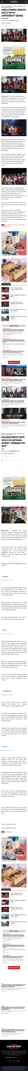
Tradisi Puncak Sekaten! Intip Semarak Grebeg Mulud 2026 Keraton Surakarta (14, 330)
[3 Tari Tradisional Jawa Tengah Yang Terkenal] (5, 290)
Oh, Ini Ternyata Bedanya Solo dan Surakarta (18, 310)
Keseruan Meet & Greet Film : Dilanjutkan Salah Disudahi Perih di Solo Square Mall (12, 401)
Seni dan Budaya (6, 328)
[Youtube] (17, 1061)
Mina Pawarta (7, 23)
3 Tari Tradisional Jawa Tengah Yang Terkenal (16, 288)
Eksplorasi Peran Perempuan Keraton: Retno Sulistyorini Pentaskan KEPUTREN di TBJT (14, 341)
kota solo (15, 224)
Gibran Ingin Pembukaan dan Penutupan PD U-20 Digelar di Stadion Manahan (13, 423)
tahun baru (22, 224)
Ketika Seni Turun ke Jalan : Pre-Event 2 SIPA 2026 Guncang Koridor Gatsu (13, 352)
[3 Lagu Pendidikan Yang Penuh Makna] (5, 297)
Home (2, 6)
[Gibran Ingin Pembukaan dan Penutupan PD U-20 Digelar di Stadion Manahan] (14, 413)
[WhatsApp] (12, 26)
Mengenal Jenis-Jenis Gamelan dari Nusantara (16, 302)
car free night (8, 224)
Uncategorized (9, 6)
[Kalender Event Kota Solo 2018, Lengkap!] (5, 318)
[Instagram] (14, 1061)
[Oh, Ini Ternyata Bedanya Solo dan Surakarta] (5, 311)
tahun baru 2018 (5, 226)
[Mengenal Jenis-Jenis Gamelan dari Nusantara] (5, 304)
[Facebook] (2, 26)
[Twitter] (6, 26)
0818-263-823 (18, 1057)
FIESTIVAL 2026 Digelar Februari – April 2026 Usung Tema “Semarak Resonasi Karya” (13, 380)
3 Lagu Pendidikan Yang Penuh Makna (18, 295)
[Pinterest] (9, 26)
